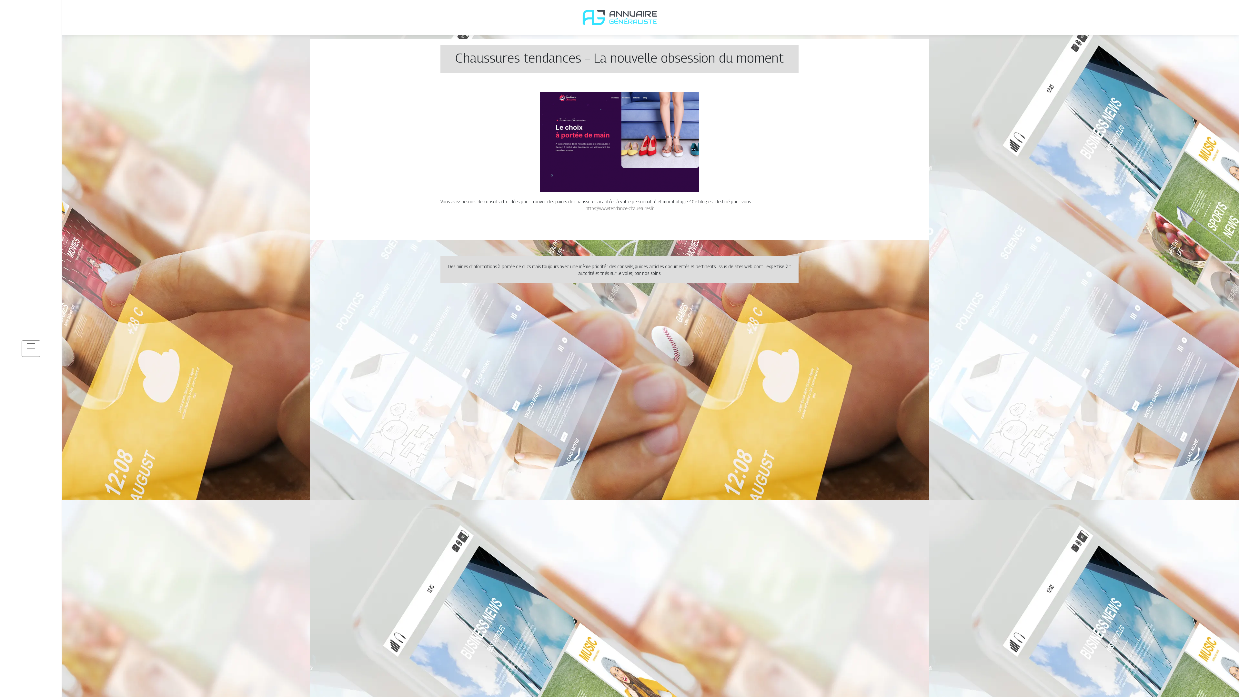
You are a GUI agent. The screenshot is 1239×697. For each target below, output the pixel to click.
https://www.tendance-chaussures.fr (620, 208)
